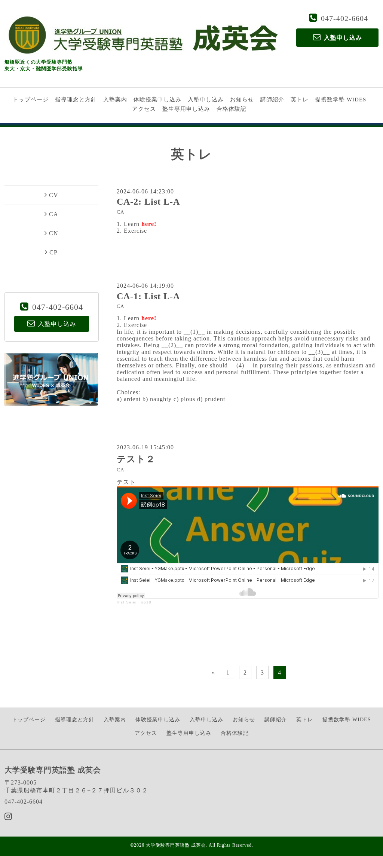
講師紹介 (272, 100)
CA (120, 212)
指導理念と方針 (76, 100)
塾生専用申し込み (186, 109)
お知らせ (242, 100)
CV (53, 195)
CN (53, 233)
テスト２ (136, 459)
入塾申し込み (206, 100)
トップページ (31, 100)
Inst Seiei (127, 602)
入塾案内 (115, 100)
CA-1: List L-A (148, 296)
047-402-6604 (344, 18)
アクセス (144, 109)
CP (53, 252)
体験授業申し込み (157, 100)
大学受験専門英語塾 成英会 (176, 845)
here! (148, 224)
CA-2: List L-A (148, 202)
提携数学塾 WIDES (340, 100)
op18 (146, 602)
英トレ (300, 100)
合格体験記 (231, 109)
